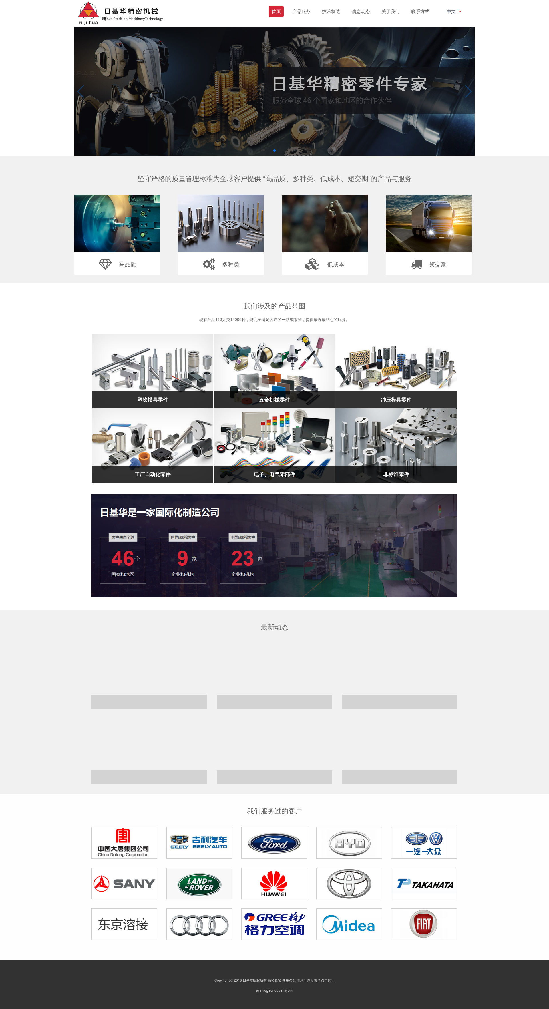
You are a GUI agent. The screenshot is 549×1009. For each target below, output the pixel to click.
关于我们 (390, 11)
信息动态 (361, 11)
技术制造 (331, 11)
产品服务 (301, 11)
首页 (276, 11)
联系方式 (420, 11)
